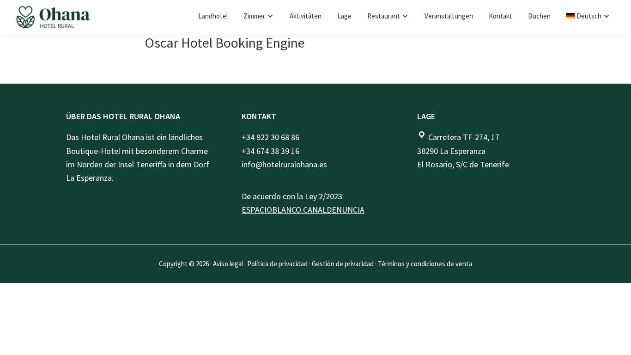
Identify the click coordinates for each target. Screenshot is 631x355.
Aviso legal (228, 263)
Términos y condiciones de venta (425, 263)
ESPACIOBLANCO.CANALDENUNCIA (303, 209)
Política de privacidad (277, 263)
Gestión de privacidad (343, 263)
